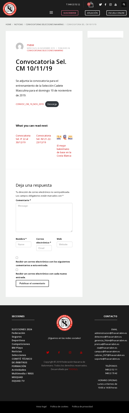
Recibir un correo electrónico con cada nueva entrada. (41, 275)
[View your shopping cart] (91, 5)
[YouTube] (115, 4)
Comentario (23, 200)
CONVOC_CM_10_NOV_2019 (30, 104)
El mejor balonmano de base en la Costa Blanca (64, 150)
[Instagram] (110, 4)
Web (59, 238)
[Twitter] (100, 4)
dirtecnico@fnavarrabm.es (108, 336)
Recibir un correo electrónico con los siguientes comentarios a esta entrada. (43, 263)
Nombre (21, 238)
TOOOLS (73, 369)
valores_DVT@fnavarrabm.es (110, 355)
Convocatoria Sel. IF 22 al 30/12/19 (23, 139)
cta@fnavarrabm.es (107, 347)
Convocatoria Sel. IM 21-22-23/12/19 (43, 139)
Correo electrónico (43, 240)
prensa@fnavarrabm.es (107, 344)
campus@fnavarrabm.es (107, 351)
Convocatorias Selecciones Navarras (45, 50)
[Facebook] (105, 4)
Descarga (52, 104)
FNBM (30, 45)
